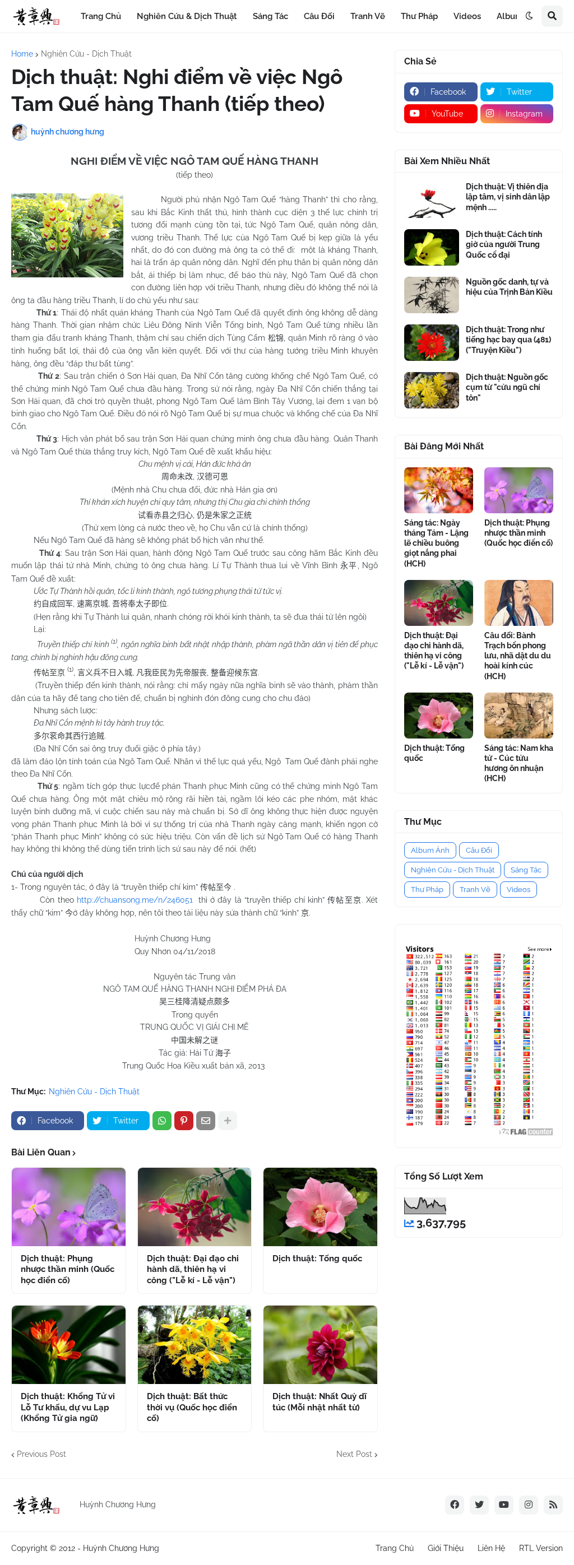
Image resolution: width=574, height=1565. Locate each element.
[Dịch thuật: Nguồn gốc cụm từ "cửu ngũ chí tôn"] (431, 390)
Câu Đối (479, 850)
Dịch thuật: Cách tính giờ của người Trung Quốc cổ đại (504, 244)
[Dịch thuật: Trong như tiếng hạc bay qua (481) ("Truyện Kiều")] (431, 342)
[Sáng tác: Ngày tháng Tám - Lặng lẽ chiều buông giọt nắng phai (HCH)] (438, 490)
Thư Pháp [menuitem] (419, 16)
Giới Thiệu (446, 1548)
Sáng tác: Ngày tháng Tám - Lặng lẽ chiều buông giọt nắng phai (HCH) (436, 543)
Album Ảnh (430, 850)
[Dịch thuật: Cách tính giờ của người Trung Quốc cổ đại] (431, 247)
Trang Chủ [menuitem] (101, 16)
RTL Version (541, 1548)
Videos (518, 889)
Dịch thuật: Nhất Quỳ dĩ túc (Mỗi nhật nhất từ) (319, 1402)
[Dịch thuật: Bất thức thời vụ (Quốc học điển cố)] (195, 1345)
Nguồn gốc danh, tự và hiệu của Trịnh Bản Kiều (509, 286)
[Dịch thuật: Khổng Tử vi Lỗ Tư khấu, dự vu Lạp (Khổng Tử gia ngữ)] (69, 1345)
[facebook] (454, 1505)
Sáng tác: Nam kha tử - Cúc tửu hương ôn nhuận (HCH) (518, 763)
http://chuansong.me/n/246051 (135, 899)
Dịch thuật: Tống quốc (317, 1258)
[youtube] (503, 1505)
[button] (529, 16)
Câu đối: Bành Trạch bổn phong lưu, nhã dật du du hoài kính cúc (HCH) (517, 656)
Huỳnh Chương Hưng (121, 1548)
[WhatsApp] (162, 1120)
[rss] (553, 1505)
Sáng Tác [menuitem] (270, 16)
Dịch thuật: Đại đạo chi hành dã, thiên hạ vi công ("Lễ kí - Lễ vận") (193, 1269)
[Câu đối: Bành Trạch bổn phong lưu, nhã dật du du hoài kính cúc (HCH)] (518, 603)
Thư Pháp (427, 889)
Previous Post (41, 1454)
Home (22, 54)
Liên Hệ (491, 1548)
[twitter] (479, 1505)
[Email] (205, 1120)
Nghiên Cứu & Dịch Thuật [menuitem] (187, 16)
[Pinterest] (183, 1120)
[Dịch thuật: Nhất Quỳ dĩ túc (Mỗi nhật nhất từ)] (320, 1345)
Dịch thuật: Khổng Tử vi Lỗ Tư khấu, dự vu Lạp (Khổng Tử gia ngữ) (68, 1407)
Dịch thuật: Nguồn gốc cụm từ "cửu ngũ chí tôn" (507, 387)
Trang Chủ (395, 1548)
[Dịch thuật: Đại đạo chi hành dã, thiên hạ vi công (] (195, 1207)
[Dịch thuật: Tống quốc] (320, 1207)
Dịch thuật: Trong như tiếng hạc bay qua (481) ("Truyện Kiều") (508, 339)
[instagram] (528, 1505)
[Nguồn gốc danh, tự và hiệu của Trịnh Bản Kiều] (431, 295)
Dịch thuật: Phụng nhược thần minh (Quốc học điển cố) (67, 1269)
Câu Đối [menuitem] (319, 16)
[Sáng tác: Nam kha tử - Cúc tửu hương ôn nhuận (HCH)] (518, 716)
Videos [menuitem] (467, 16)
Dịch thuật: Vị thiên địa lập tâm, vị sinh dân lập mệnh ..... (508, 196)
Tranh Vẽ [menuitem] (367, 16)
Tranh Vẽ (475, 889)
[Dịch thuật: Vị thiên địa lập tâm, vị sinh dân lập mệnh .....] (431, 200)
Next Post (354, 1454)
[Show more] (227, 1120)
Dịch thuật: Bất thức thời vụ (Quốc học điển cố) (192, 1407)
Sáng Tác (526, 870)
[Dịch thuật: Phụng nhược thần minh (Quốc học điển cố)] (69, 1207)
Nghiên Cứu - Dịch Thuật (86, 54)
